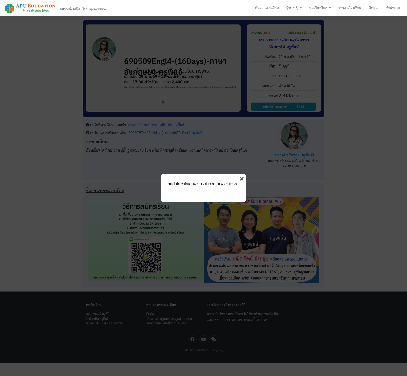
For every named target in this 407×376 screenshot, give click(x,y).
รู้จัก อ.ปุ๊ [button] (292, 8)
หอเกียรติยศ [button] (318, 8)
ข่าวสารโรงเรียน (350, 8)
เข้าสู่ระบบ (392, 8)
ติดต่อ (373, 8)
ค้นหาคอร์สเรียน (267, 8)
